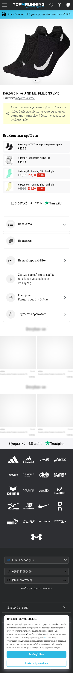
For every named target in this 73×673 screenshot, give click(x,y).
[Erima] (13, 490)
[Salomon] (44, 521)
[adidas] (13, 459)
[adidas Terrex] (28, 459)
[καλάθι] (68, 5)
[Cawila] (28, 475)
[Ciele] (44, 475)
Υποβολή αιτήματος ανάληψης (36, 588)
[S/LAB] (28, 521)
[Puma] (13, 521)
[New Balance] (28, 506)
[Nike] (44, 506)
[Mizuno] (13, 506)
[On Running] (60, 506)
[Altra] (44, 459)
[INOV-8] (44, 490)
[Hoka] (28, 490)
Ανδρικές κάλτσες (25, 98)
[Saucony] (60, 521)
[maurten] (60, 490)
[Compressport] (60, 475)
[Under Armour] (36, 537)
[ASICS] (60, 459)
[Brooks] (13, 475)
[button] (36, 224)
